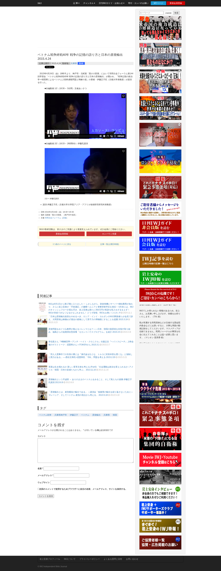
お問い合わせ (132, 559)
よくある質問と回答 (113, 559)
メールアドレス (45, 475)
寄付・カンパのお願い (138, 3)
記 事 (75, 3)
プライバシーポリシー (89, 559)
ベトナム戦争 (45, 415)
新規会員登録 (176, 3)
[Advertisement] (86, 27)
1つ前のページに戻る (62, 244)
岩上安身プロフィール (50, 559)
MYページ (158, 3)
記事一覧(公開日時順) (109, 244)
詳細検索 (168, 13)
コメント (42, 436)
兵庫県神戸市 (60, 415)
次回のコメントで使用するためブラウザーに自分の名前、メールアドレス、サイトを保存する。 (83, 489)
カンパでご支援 (109, 234)
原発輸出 (96, 415)
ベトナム (85, 415)
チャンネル (88, 3)
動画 (81, 63)
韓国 (115, 415)
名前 (40, 468)
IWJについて (70, 559)
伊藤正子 (74, 415)
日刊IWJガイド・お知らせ (111, 3)
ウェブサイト (44, 482)
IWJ (40, 3)
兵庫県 (74, 63)
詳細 (64, 218)
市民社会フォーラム (53, 218)
